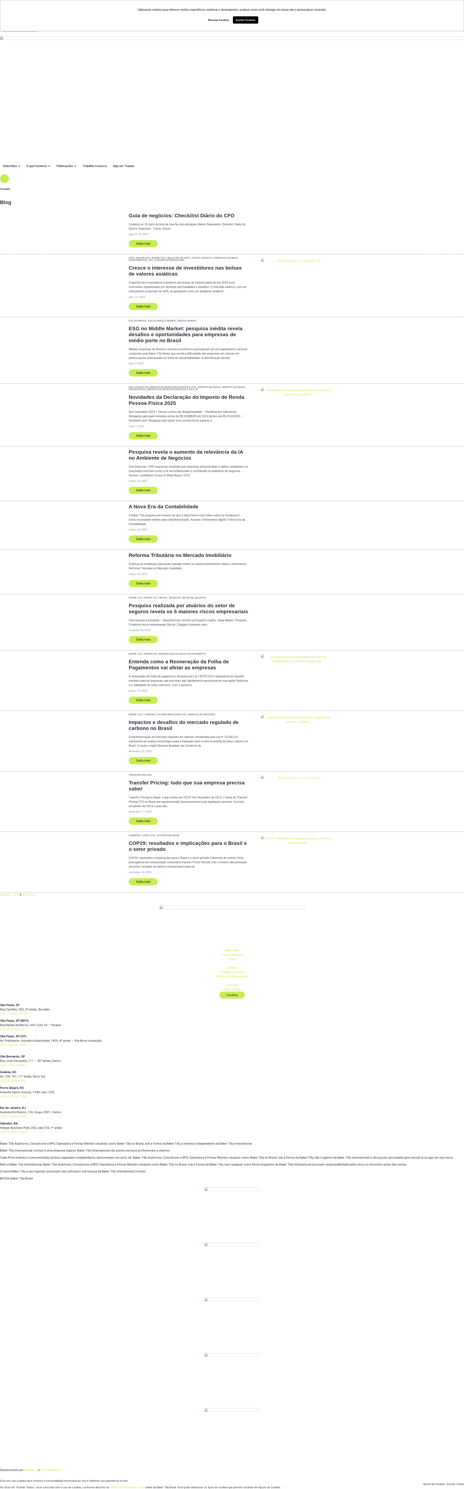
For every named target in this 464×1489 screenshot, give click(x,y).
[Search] (4, 178)
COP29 (146, 835)
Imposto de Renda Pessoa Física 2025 (170, 389)
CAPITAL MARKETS (202, 258)
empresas (150, 654)
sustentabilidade (168, 835)
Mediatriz (30, 1470)
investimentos (138, 260)
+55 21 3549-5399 (13, 1116)
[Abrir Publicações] (75, 166)
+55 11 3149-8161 (13, 1029)
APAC (132, 258)
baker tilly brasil (156, 598)
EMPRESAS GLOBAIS (226, 258)
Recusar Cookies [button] (218, 20)
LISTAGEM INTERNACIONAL (169, 260)
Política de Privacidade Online (127, 1487)
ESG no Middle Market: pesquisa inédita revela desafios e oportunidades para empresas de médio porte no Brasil (186, 334)
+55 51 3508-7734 (13, 1096)
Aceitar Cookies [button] (245, 20)
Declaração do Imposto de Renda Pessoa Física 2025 (162, 387)
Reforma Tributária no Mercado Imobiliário (180, 555)
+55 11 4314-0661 (13, 1065)
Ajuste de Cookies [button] (434, 1484)
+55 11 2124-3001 (13, 1045)
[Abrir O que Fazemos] (49, 166)
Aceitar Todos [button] (455, 1484)
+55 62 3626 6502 (13, 1081)
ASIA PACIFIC (143, 258)
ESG (153, 835)
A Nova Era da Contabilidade (163, 506)
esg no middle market (162, 321)
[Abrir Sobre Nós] (19, 166)
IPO (151, 260)
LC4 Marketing (50, 1470)
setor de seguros (194, 598)
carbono (150, 714)
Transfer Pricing (140, 775)
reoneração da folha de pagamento (182, 654)
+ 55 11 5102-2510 (13, 1014)
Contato (5, 188)
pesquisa (175, 598)
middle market (187, 321)
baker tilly (159, 258)
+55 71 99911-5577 (14, 1132)
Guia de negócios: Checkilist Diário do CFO (182, 215)
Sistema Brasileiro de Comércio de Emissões (186, 714)
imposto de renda (209, 387)
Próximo (30, 894)
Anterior (5, 894)
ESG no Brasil (138, 321)
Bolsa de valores (178, 258)
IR (196, 389)
